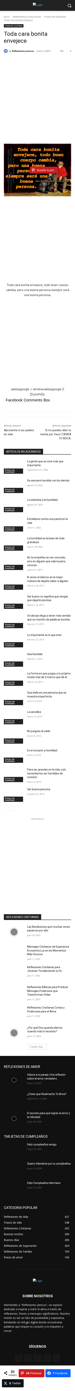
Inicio (7, 16)
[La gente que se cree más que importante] (14, 467)
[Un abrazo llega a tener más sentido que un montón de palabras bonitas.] (14, 621)
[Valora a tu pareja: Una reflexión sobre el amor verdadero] (14, 1080)
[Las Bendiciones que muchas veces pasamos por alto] (14, 932)
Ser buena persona (38, 789)
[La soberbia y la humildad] (14, 505)
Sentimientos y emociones (27, 16)
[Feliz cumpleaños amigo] (14, 1150)
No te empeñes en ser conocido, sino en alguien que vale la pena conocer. (46, 561)
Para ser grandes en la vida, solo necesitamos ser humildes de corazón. (46, 773)
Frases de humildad (55, 16)
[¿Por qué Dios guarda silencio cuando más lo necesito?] (14, 1033)
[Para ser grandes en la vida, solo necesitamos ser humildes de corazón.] (14, 775)
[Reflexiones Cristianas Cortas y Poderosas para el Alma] (14, 1013)
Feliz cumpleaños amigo (42, 1144)
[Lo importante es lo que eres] (14, 640)
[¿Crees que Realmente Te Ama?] (14, 1099)
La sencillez (34, 711)
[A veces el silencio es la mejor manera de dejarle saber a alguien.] (14, 582)
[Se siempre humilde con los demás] (14, 486)
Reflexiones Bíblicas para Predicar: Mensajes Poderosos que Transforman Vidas (48, 991)
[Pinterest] (37, 1358)
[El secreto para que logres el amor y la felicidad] (14, 1118)
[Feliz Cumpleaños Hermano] (14, 1188)
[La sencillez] (14, 717)
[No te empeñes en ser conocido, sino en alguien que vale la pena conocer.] (14, 563)
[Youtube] (56, 1358)
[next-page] (12, 808)
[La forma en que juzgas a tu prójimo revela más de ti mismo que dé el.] (14, 679)
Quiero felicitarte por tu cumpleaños (49, 1163)
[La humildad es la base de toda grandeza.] (14, 544)
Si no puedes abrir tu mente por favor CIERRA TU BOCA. (55, 434)
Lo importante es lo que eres (44, 635)
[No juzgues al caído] (14, 736)
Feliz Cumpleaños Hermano (44, 1182)
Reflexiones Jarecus (23, 50)
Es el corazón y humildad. (42, 750)
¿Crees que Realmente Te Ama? (46, 1094)
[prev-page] (6, 808)
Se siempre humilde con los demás (48, 480)
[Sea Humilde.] (14, 659)
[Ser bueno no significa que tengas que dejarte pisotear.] (14, 602)
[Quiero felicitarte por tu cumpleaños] (14, 1169)
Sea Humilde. (35, 654)
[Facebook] (18, 1358)
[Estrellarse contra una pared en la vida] (14, 524)
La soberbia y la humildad (42, 499)
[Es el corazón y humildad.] (14, 756)
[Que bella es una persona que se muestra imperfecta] (14, 698)
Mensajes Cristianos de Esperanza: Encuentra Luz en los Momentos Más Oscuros (48, 950)
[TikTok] (47, 1358)
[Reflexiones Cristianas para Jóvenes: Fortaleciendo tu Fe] (14, 972)
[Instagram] (28, 1358)
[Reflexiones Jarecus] (6, 51)
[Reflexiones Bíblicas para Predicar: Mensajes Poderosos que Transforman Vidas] (14, 992)
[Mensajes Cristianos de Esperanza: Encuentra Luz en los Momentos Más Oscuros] (14, 952)
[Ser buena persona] (14, 795)
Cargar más (36, 1046)
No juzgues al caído (38, 731)
